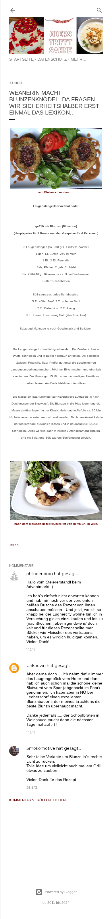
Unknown (36, 665)
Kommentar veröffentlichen (37, 800)
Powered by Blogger (61, 892)
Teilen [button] (14, 545)
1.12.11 (30, 649)
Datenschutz (52, 59)
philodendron (39, 573)
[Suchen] (99, 9)
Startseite (21, 59)
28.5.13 (31, 787)
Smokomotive (40, 748)
